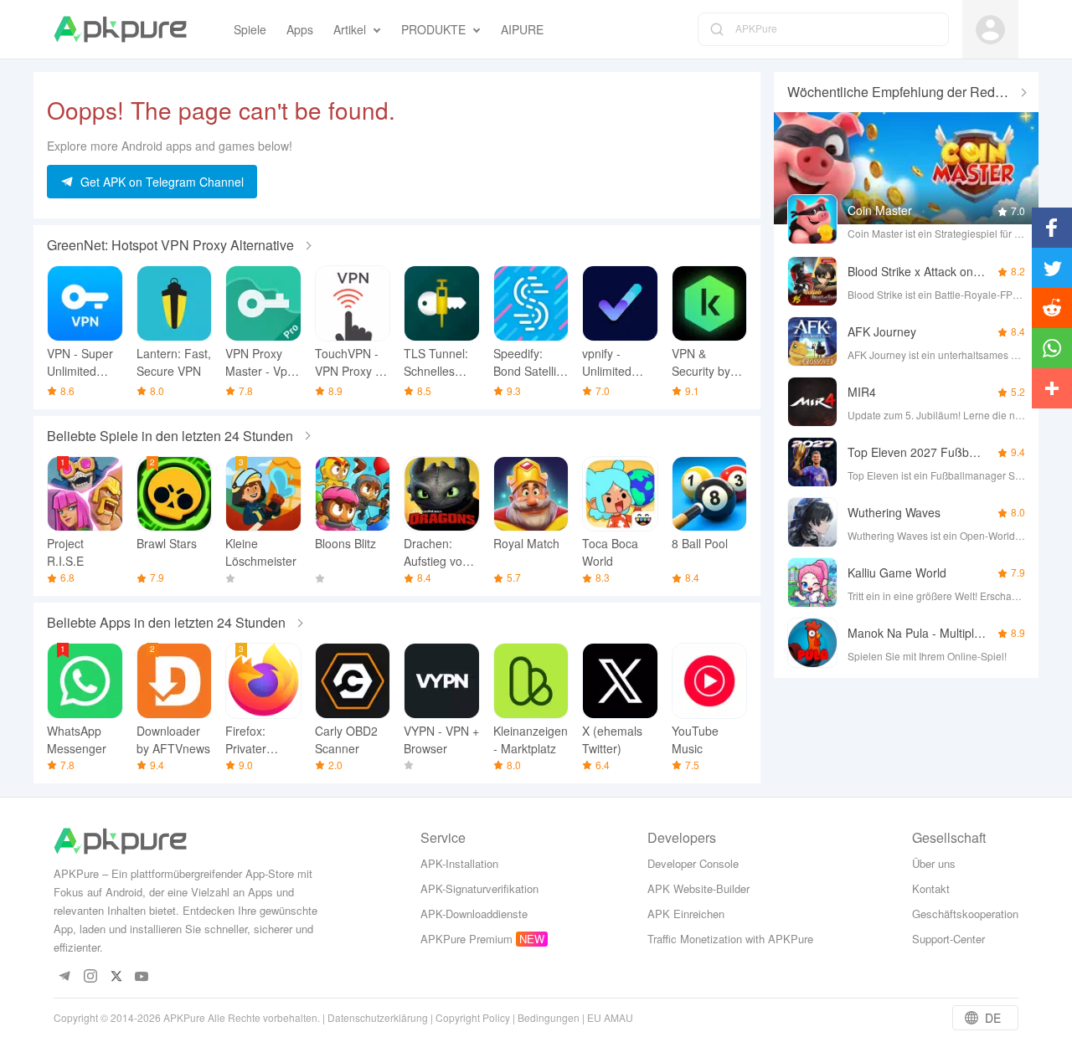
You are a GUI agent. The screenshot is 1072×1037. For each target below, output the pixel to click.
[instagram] (90, 977)
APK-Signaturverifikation (479, 888)
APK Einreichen (685, 913)
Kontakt (931, 888)
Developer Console (693, 863)
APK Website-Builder (698, 888)
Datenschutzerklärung (377, 1017)
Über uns (934, 863)
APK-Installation (459, 863)
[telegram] (64, 977)
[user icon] (990, 29)
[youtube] (141, 977)
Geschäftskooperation (965, 913)
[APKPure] (120, 29)
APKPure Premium (466, 939)
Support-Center (948, 939)
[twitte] (116, 977)
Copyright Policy (473, 1017)
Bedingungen (549, 1017)
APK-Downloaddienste (474, 913)
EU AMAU (610, 1017)
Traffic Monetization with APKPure (730, 939)
